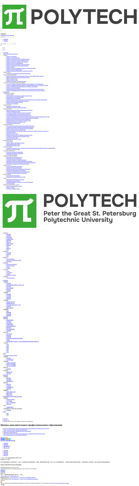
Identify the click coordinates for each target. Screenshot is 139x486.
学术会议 (8, 373)
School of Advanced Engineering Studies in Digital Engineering (21, 68)
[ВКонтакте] (3, 439)
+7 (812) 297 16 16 (5, 476)
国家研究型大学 (10, 303)
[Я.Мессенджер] (9, 439)
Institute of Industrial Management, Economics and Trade (19, 71)
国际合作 (8, 384)
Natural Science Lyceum (12, 80)
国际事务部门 (9, 381)
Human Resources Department (13, 98)
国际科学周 (9, 372)
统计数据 (8, 379)
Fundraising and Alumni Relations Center (15, 177)
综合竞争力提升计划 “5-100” (13, 305)
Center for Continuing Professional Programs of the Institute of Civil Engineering (24, 84)
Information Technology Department (14, 153)
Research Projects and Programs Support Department (18, 119)
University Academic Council (13, 188)
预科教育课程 (9, 320)
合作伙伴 (8, 385)
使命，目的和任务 (11, 402)
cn (1, 45)
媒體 (4, 411)
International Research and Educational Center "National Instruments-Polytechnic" (25, 89)
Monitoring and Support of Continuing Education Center (19, 135)
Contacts (8, 268)
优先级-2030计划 (10, 301)
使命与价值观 (9, 288)
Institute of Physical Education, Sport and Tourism (17, 64)
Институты (6, 420)
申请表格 (8, 337)
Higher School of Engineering (13, 88)
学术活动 (8, 358)
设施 (7, 347)
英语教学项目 (9, 239)
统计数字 (8, 289)
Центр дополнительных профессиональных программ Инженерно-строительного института (26, 428)
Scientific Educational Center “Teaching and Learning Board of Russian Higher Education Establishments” (30, 148)
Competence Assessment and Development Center (17, 136)
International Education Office (13, 144)
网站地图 (12, 440)
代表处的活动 (9, 407)
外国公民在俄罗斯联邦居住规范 (14, 338)
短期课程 (8, 330)
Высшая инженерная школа (10, 432)
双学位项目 (9, 237)
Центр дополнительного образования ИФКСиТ (15, 435)
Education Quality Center (12, 133)
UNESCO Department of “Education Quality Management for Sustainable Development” (26, 99)
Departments (6, 92)
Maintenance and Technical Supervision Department (18, 169)
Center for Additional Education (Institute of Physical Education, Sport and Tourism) (25, 90)
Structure (5, 418)
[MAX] (1, 439)
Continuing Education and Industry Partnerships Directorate (20, 127)
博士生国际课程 (10, 329)
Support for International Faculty (13, 260)
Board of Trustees (10, 187)
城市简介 (8, 248)
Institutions (5, 52)
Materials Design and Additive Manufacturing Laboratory (19, 110)
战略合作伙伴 (9, 308)
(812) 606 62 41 (15, 479)
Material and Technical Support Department (16, 107)
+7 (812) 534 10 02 (13, 477)
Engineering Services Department (14, 167)
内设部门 (5, 41)
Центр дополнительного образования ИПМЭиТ (15, 429)
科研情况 (8, 410)
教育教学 (5, 317)
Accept (2, 484)
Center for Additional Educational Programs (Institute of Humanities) (22, 86)
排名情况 (8, 306)
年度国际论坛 (9, 387)
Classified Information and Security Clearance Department (19, 182)
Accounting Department (11, 154)
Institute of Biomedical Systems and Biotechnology (18, 59)
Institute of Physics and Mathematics (14, 63)
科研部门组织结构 (11, 363)
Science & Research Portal (11, 355)
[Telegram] (5, 439)
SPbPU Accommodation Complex (14, 186)
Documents (9, 261)
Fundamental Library (11, 132)
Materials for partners (11, 275)
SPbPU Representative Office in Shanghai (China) (17, 77)
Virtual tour (15, 54)
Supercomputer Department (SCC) (14, 157)
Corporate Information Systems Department (16, 160)
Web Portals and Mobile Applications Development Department (20, 162)
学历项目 (8, 236)
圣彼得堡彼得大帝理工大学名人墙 (15, 285)
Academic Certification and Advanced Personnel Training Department (22, 118)
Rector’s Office (9, 94)
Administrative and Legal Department (15, 97)
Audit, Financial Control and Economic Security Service (19, 95)
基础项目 (8, 234)
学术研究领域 (9, 359)
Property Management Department (14, 166)
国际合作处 (9, 393)
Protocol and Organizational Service (14, 102)
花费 (7, 249)
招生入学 (8, 242)
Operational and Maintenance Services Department (18, 171)
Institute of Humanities (11, 56)
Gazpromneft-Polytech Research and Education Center (18, 115)
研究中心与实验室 (11, 364)
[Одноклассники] (7, 439)
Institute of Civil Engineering (13, 57)
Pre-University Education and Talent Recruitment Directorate (20, 126)
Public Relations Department (12, 175)
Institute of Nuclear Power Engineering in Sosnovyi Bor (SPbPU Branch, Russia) (25, 76)
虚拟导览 (5, 455)
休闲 (7, 256)
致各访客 (8, 388)
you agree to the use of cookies (62, 483)
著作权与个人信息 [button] (5, 459)
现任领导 (8, 294)
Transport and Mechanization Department (15, 170)
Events (7, 271)
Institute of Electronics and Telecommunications (17, 65)
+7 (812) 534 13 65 (14, 476)
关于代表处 (9, 401)
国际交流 (5, 375)
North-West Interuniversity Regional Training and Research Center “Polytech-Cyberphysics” (27, 131)
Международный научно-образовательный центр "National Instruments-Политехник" (24, 433)
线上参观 (8, 314)
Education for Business (11, 264)
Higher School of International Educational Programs (18, 73)
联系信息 (8, 369)
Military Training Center (11, 78)
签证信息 (5, 453)
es (3, 50)
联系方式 (8, 404)
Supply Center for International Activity (15, 143)
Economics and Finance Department (14, 152)
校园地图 (8, 315)
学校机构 (5, 444)
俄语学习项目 (9, 243)
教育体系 (8, 245)
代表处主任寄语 (10, 399)
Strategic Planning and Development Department (17, 101)
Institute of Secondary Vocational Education (16, 81)
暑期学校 (8, 240)
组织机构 (8, 297)
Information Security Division (13, 181)
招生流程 (8, 335)
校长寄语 (8, 283)
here (35, 468)
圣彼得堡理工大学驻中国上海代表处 (12, 396)
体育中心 (8, 254)
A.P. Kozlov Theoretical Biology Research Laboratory (18, 112)
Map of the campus (7, 54)
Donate (8, 267)
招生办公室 (9, 334)
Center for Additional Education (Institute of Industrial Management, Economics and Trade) (27, 85)
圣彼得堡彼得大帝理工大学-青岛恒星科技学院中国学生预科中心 (22, 341)
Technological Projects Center (13, 123)
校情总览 (5, 280)
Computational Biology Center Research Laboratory (18, 114)
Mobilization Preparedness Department (15, 179)
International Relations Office (13, 145)
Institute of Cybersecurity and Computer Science (17, 60)
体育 (7, 349)
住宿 (7, 246)
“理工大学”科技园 (10, 366)
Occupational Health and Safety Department (16, 173)
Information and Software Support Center (15, 122)
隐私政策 (3, 470)
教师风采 (8, 298)
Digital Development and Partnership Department (17, 163)
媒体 (7, 311)
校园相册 (8, 312)
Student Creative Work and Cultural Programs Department (19, 128)
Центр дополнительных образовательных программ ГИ (17, 431)
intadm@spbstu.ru (31, 477)
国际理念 (8, 378)
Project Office (9, 141)
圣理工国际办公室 (11, 392)
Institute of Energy (10, 67)
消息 (7, 413)
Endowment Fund (10, 278)
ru (3, 48)
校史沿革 (8, 286)
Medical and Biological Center (13, 111)
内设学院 (5, 39)
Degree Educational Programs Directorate (15, 129)
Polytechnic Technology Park (13, 149)
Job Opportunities (10, 259)
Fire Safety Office (10, 183)
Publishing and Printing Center (13, 106)
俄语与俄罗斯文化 (11, 326)
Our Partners (9, 272)
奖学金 (8, 340)
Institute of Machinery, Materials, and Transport (17, 61)
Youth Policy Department (12, 103)
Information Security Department (13, 158)
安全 (7, 352)
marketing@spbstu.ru (33, 479)
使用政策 (3, 471)
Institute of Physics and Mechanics (14, 69)
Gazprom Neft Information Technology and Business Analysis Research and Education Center (28, 116)
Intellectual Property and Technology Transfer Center (18, 120)
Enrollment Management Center (13, 139)
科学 (4, 353)
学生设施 (8, 253)
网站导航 (3, 440)
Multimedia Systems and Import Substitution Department (19, 161)
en (4, 47)
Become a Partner (10, 265)
